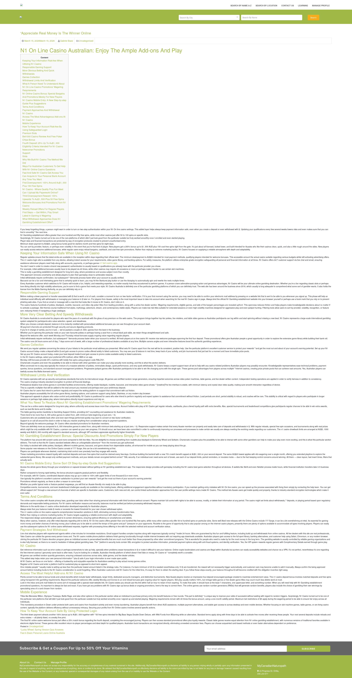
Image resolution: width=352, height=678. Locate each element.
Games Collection (31, 77)
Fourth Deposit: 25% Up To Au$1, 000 (40, 143)
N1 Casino (27, 113)
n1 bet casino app (108, 263)
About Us (25, 662)
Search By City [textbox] (186, 17)
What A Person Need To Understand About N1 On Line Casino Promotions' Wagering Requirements (43, 87)
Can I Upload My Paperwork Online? (40, 192)
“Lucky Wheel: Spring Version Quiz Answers (41, 629)
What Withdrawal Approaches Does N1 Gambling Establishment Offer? (41, 220)
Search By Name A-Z (240, 5)
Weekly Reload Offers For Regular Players (43, 209)
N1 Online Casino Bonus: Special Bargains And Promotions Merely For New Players (43, 95)
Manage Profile (321, 5)
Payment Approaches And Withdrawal (41, 110)
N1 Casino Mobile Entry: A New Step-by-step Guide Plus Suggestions (44, 102)
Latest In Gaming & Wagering (36, 215)
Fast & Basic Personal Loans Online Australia (42, 632)
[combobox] (209, 17)
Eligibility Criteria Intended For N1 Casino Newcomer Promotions (42, 148)
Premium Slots (29, 133)
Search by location (266, 5)
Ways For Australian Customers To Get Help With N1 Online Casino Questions (43, 168)
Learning (303, 5)
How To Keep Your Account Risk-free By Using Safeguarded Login (42, 128)
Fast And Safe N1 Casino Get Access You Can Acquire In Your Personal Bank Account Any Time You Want (44, 176)
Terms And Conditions (33, 106)
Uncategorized (86, 40)
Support (26, 152)
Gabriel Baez (66, 40)
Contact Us (287, 5)
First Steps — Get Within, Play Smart (40, 212)
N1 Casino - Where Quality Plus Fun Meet (42, 189)
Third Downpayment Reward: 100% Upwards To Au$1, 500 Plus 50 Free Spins (43, 197)
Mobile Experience (31, 123)
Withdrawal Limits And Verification (39, 80)
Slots (24, 156)
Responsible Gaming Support (36, 67)
